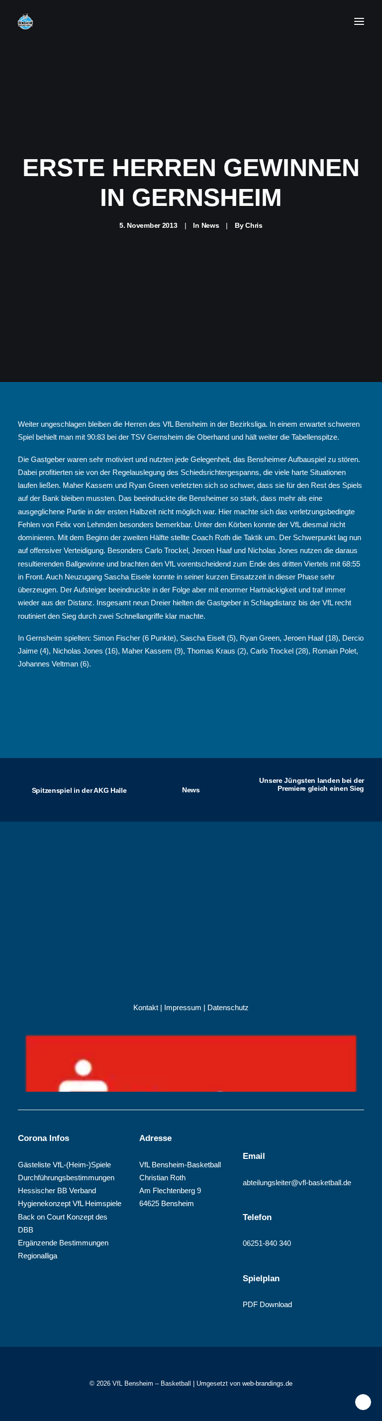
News (210, 225)
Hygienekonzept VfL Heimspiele (69, 1203)
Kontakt (145, 1007)
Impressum (182, 1007)
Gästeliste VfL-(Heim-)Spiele (64, 1164)
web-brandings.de (267, 1383)
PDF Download (267, 1304)
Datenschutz (228, 1007)
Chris (254, 225)
